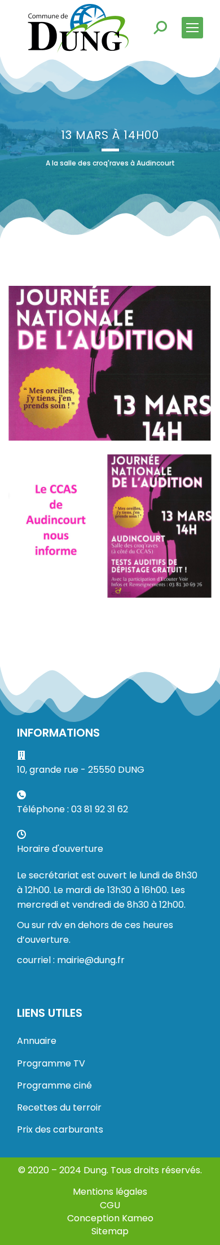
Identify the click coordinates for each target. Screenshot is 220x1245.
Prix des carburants (60, 1129)
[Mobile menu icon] (192, 27)
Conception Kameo (110, 1218)
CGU (110, 1205)
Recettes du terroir (59, 1107)
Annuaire (36, 1040)
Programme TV (51, 1063)
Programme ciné (54, 1085)
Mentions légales (110, 1191)
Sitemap (110, 1231)
